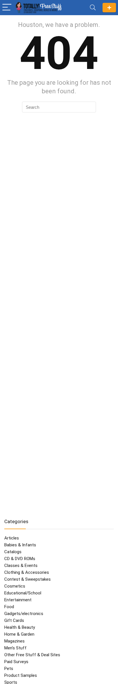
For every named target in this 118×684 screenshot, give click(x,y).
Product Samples (20, 675)
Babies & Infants (20, 544)
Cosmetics (14, 586)
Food (9, 606)
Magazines (14, 641)
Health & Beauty (19, 627)
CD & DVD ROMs (19, 558)
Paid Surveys (16, 661)
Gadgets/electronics (23, 613)
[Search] (93, 7)
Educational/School (22, 593)
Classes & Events (21, 565)
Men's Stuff (15, 648)
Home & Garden (19, 634)
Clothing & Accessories (26, 572)
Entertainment (18, 599)
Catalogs (12, 551)
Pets (8, 668)
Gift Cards (14, 620)
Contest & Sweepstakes (27, 579)
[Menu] (7, 7)
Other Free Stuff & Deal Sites (32, 654)
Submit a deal (109, 7)
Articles (11, 538)
